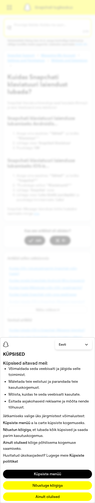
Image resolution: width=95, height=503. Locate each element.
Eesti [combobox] (62, 344)
